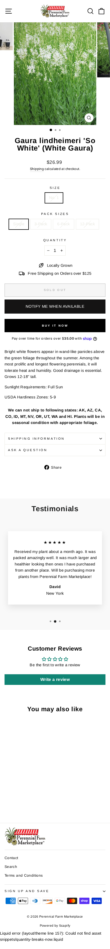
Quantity (55, 240)
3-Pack (40, 224)
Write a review (55, 679)
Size (55, 187)
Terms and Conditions (24, 875)
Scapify (64, 925)
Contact (11, 858)
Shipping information (36, 438)
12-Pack (87, 224)
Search (11, 867)
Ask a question (27, 450)
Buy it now (55, 325)
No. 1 (54, 197)
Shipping (37, 169)
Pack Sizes (55, 213)
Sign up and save (27, 891)
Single (18, 224)
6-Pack (63, 224)
